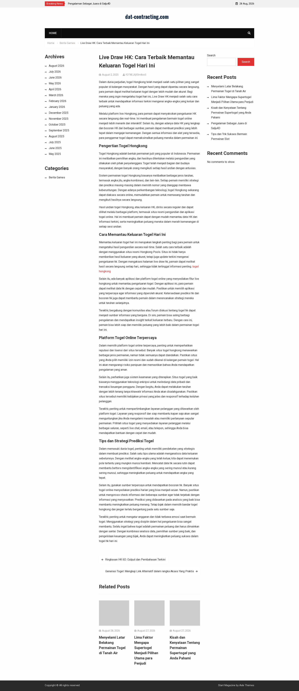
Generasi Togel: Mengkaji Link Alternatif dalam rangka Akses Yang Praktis (149, 571)
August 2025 (56, 136)
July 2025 (55, 142)
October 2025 (57, 124)
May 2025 (55, 154)
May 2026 (55, 83)
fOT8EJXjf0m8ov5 (136, 74)
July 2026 (55, 71)
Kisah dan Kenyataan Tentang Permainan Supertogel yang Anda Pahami (185, 647)
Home (53, 33)
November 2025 (58, 118)
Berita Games (57, 177)
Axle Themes (246, 685)
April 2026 (55, 89)
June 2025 (55, 148)
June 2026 (55, 77)
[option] (99, 3)
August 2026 (56, 65)
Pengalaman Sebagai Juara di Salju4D (89, 3)
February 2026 (57, 101)
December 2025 (58, 112)
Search (211, 55)
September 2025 (59, 130)
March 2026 (56, 95)
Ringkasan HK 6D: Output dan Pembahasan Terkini (135, 559)
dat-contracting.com (147, 16)
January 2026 (57, 107)
